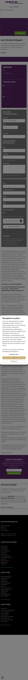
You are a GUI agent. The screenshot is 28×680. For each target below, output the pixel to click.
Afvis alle (14, 361)
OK (14, 357)
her (17, 351)
